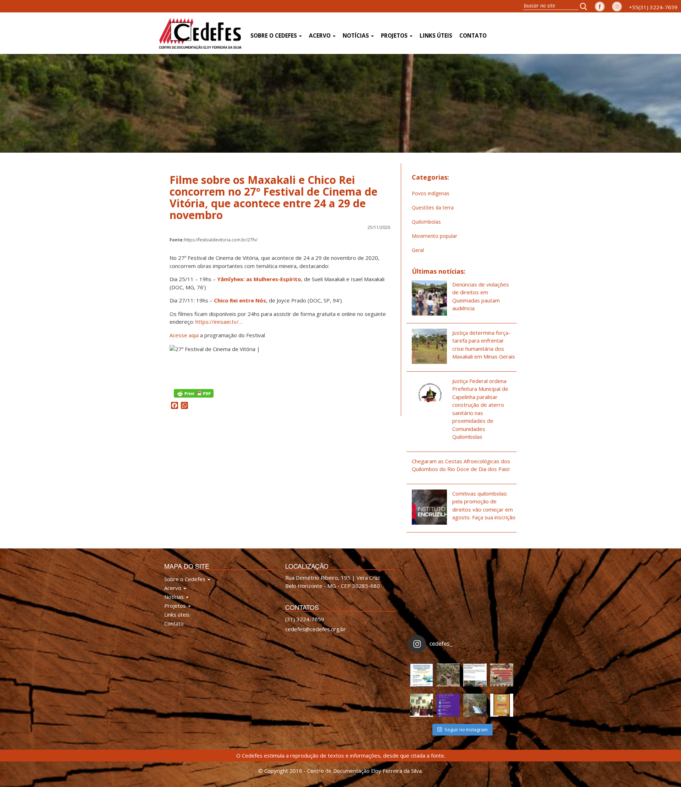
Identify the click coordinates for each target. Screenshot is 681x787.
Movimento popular (434, 236)
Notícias (356, 35)
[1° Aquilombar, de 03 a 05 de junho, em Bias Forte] (501, 675)
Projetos (395, 35)
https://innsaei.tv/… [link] (219, 321)
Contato (473, 35)
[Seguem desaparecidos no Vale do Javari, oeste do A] (474, 675)
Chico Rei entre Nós (240, 300)
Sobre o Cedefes (274, 35)
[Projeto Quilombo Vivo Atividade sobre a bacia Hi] (474, 705)
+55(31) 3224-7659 (653, 7)
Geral (418, 250)
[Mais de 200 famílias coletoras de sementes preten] (448, 675)
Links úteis (436, 35)
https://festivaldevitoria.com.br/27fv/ (214, 240)
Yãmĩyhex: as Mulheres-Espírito (259, 279)
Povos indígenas (430, 193)
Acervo (320, 35)
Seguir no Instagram (466, 729)
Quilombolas (426, 221)
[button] (585, 6)
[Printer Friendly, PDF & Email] (194, 392)
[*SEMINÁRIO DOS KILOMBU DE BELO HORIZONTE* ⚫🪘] (501, 705)
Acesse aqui (184, 335)
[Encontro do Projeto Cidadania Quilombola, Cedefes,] (421, 705)
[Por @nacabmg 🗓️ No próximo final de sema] (421, 675)
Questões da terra (433, 207)
